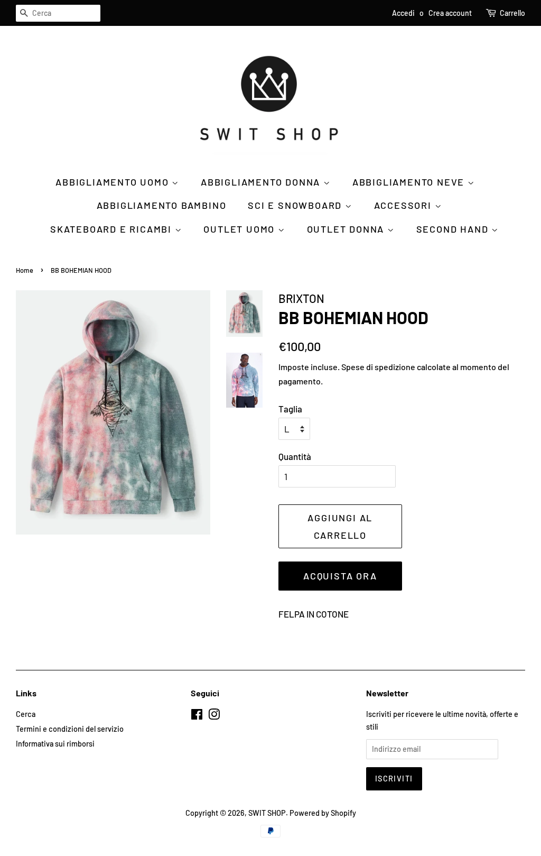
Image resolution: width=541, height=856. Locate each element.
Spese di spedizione (378, 367)
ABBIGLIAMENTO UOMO (113, 182)
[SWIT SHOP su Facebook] (197, 716)
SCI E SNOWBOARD (296, 205)
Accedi (403, 12)
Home (24, 270)
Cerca (25, 714)
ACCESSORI (404, 205)
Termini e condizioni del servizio (70, 728)
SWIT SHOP (267, 812)
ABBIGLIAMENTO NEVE (410, 182)
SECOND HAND (454, 229)
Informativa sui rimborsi (55, 743)
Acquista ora (340, 576)
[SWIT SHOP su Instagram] (214, 716)
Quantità (294, 456)
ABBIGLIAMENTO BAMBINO (162, 205)
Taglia (290, 408)
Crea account (450, 12)
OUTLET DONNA (347, 229)
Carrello (512, 12)
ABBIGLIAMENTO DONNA (262, 182)
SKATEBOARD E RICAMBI (112, 229)
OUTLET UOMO (240, 229)
